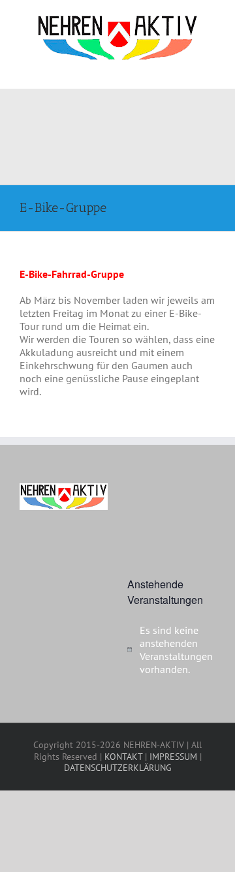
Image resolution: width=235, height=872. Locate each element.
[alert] (171, 650)
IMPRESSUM (173, 756)
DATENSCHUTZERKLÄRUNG (118, 768)
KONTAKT (123, 756)
